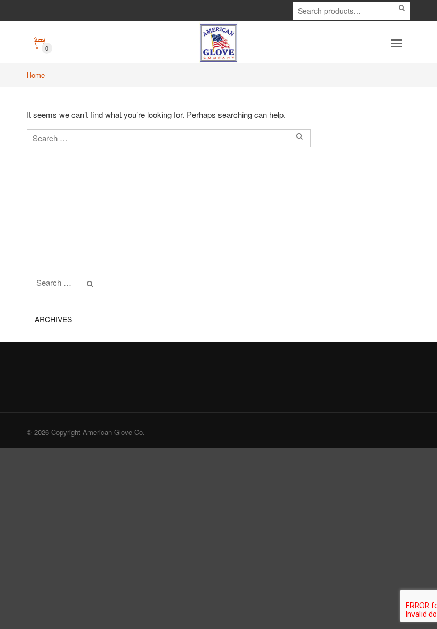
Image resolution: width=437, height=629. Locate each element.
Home (36, 75)
